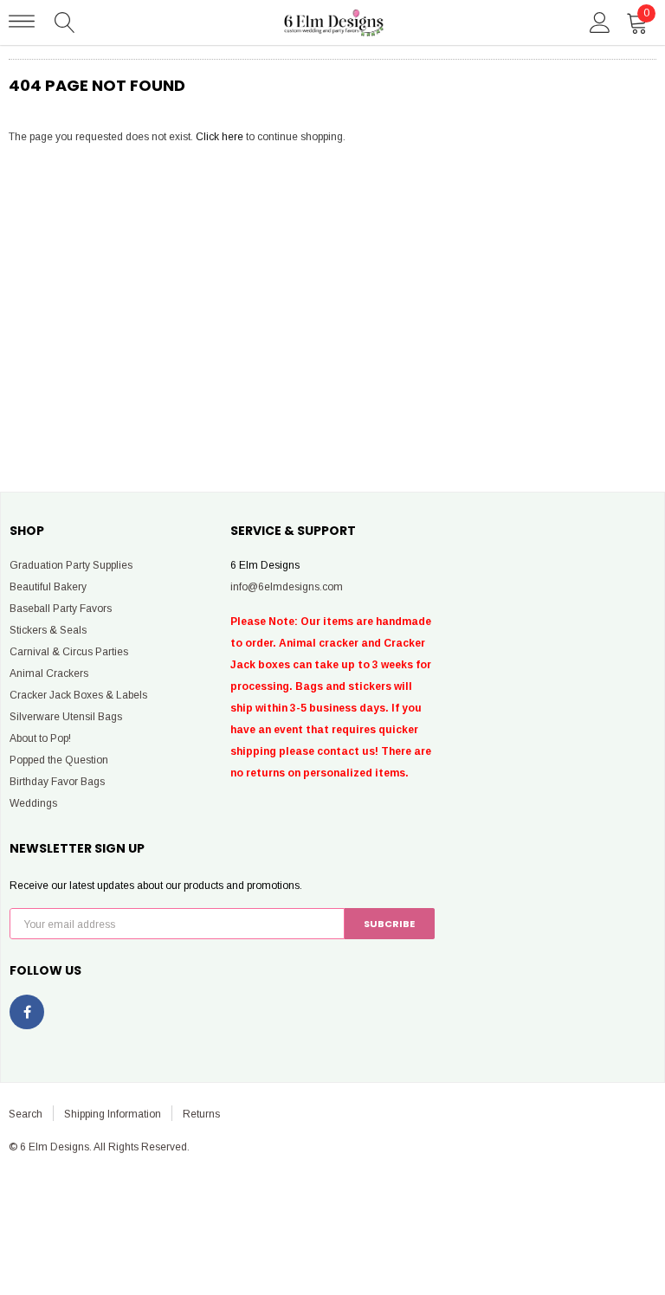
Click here (221, 137)
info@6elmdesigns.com (286, 587)
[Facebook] (27, 1012)
